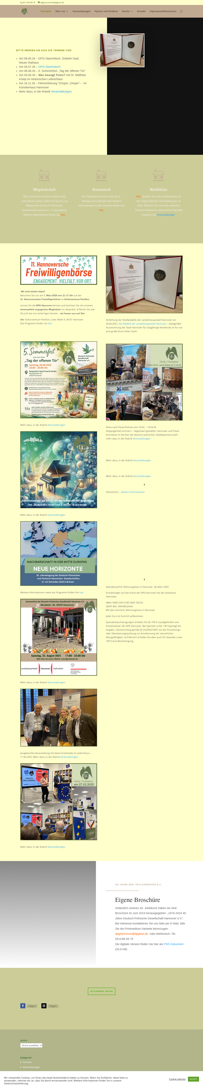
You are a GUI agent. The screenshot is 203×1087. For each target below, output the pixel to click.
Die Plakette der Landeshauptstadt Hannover (143, 323)
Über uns (60, 11)
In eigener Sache (101, 991)
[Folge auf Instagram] (43, 1005)
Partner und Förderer (106, 11)
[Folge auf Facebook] (22, 1005)
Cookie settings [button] (177, 1079)
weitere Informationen (133, 491)
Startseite (46, 11)
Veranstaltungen (81, 11)
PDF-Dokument (173, 944)
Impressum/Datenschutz (163, 11)
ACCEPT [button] (193, 1079)
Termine (27, 1062)
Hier (138, 196)
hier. (62, 214)
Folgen (32, 1006)
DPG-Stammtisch (49, 66)
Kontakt (141, 11)
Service (126, 11)
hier (81, 592)
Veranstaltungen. (61, 91)
